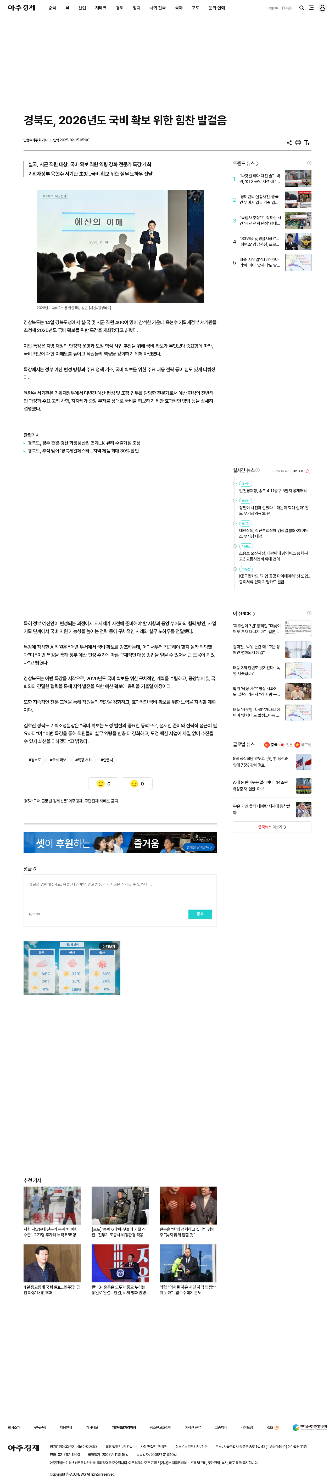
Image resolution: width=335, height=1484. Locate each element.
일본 (289, 745)
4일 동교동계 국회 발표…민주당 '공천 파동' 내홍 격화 (52, 1290)
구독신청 (40, 1427)
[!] (309, 163)
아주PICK (242, 614)
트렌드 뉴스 (243, 163)
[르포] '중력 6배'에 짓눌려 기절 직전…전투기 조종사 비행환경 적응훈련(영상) (119, 1232)
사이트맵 (247, 1427)
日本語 (287, 8)
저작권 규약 (193, 1427)
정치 (136, 7)
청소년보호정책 (160, 1427)
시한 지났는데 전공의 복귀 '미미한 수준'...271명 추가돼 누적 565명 (51, 1232)
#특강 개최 (83, 760)
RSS (270, 1427)
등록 (200, 914)
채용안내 (66, 1427)
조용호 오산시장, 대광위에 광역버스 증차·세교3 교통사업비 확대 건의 (273, 556)
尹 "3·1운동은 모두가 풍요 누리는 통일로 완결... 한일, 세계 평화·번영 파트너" (119, 1290)
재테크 (101, 7)
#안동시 (107, 760)
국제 (179, 7)
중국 (52, 7)
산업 (82, 7)
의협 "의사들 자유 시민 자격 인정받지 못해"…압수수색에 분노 (187, 1290)
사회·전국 (158, 7)
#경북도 (35, 760)
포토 (195, 7)
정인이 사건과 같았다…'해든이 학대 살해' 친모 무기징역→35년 (274, 510)
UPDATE (299, 471)
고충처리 (221, 1427)
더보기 (257, 829)
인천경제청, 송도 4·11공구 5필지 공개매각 (273, 490)
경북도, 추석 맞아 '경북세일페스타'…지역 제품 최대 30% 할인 (83, 450)
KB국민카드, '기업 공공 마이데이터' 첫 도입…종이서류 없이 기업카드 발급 (275, 579)
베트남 (306, 745)
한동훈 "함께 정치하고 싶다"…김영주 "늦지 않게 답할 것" (187, 1232)
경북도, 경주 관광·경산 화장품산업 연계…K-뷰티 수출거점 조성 (84, 443)
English (272, 8)
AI (67, 7)
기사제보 (92, 1427)
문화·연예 (217, 7)
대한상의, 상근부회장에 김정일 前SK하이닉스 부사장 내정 (274, 533)
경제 (120, 7)
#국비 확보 (58, 760)
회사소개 (14, 1427)
